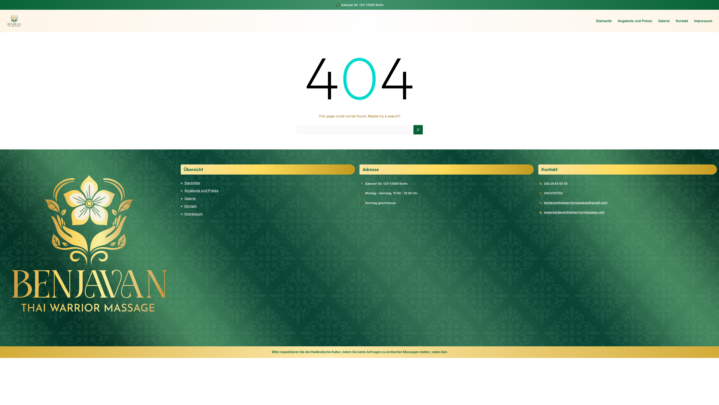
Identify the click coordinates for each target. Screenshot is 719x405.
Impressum (193, 214)
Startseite (192, 183)
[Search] (418, 129)
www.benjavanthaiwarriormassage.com (574, 212)
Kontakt (190, 206)
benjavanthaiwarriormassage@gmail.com (575, 203)
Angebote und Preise (201, 191)
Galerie (190, 198)
